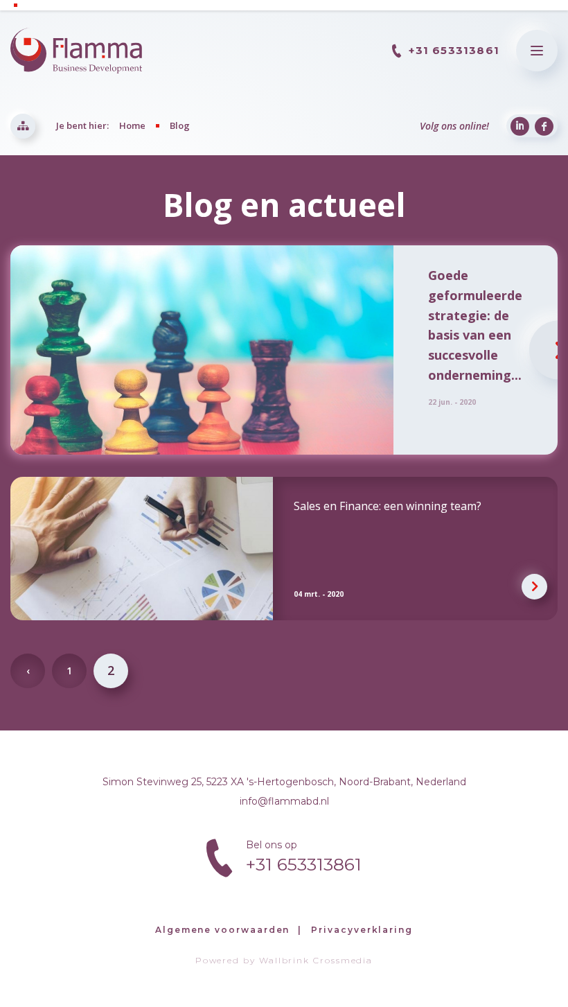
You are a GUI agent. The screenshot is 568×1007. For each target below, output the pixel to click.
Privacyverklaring (362, 930)
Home (132, 125)
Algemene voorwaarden (222, 930)
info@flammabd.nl (284, 801)
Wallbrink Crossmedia (316, 960)
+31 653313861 (454, 50)
